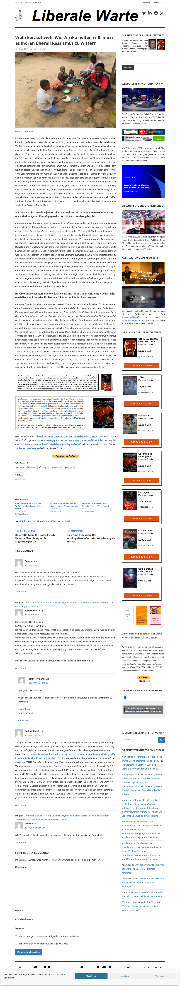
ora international (28, 131)
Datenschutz (158, 2)
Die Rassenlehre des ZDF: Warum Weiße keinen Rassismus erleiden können (28, 506)
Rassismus (43, 521)
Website (19, 928)
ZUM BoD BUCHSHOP (141, 365)
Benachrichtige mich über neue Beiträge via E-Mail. (44, 943)
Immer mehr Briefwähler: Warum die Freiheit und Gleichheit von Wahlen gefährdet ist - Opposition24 (139, 804)
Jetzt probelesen (145, 356)
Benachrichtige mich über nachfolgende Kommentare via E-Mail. (50, 936)
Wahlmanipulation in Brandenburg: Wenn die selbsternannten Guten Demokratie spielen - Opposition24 (142, 778)
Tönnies (56, 521)
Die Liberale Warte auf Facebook (142, 690)
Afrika (24, 521)
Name (19, 910)
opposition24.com (130, 317)
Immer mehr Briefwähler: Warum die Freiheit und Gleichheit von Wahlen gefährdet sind (142, 812)
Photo (17, 131)
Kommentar (21, 867)
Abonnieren (128, 67)
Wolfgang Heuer (130, 902)
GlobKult (143, 637)
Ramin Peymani (40, 49)
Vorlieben (159, 976)
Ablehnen (125, 976)
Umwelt (67, 521)
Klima (32, 521)
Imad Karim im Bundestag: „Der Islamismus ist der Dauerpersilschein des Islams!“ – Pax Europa (142, 825)
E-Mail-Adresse (24, 919)
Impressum (146, 2)
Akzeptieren (91, 976)
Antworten (20, 591)
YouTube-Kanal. (148, 249)
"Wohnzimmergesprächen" (133, 320)
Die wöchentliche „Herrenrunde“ (143, 205)
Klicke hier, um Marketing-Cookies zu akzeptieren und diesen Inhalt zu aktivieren (143, 709)
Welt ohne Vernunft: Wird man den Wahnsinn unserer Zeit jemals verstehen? (143, 869)
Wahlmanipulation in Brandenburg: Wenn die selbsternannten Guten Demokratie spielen (142, 790)
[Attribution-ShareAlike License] (35, 131)
